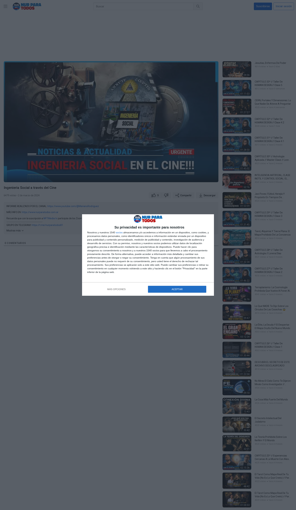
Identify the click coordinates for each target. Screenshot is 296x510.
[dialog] (148, 255)
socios (119, 232)
